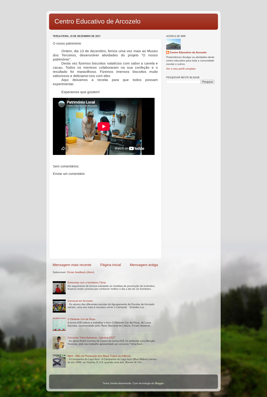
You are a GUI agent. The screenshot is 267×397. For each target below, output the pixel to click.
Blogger (159, 383)
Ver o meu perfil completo (181, 68)
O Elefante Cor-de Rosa (81, 319)
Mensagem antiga (144, 265)
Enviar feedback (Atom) (80, 272)
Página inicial (110, 265)
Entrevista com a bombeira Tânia (87, 282)
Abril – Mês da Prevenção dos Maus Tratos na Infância (99, 356)
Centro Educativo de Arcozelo (97, 21)
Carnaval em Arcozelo (80, 301)
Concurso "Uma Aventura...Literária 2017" (92, 337)
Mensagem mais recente (72, 265)
